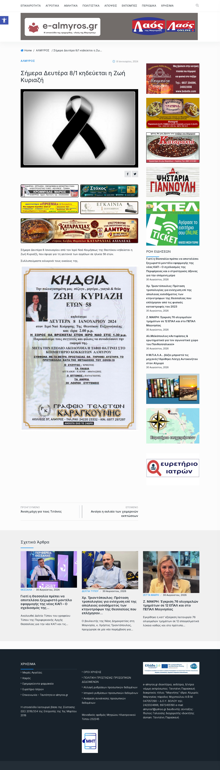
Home (28, 50)
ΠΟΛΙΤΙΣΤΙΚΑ (91, 5)
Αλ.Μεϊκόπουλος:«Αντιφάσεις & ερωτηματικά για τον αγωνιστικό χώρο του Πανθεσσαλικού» (172, 340)
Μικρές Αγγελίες (32, 672)
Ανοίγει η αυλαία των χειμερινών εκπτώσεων (114, 511)
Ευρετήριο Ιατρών (33, 689)
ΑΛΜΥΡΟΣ (42, 50)
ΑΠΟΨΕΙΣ (110, 5)
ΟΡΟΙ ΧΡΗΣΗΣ (92, 672)
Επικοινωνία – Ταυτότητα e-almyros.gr (45, 694)
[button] (4, 20)
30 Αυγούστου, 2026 (48, 589)
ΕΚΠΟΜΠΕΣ (129, 5)
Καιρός (26, 678)
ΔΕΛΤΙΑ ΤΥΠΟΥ (90, 591)
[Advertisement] (79, 460)
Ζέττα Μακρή (151, 595)
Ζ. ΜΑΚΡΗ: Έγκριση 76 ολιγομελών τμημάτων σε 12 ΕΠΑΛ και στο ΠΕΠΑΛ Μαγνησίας (171, 321)
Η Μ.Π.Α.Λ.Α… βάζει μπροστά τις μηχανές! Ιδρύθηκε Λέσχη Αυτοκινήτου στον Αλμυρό (172, 359)
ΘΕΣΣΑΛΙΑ (26, 589)
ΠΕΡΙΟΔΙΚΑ (149, 5)
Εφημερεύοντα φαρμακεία (37, 683)
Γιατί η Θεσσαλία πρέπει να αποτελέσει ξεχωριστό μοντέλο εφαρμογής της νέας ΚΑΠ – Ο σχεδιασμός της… (46, 602)
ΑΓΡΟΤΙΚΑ (52, 5)
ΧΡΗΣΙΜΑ (167, 5)
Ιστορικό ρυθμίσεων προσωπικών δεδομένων (111, 693)
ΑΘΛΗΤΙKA (71, 5)
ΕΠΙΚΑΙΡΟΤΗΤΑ (31, 5)
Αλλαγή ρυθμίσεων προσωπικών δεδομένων (110, 687)
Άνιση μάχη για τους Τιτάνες (41, 509)
